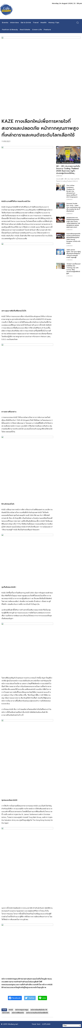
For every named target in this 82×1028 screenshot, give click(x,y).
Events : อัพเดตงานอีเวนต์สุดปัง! (65, 162)
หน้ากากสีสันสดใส (18, 1013)
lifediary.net (13, 1024)
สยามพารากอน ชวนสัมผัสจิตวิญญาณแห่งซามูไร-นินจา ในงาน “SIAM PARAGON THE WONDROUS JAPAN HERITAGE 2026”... (73, 222)
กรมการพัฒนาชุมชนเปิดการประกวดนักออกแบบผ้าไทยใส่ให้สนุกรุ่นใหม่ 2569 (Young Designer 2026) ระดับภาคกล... (73, 238)
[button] (77, 22)
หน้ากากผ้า (5, 1013)
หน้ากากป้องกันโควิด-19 (39, 1010)
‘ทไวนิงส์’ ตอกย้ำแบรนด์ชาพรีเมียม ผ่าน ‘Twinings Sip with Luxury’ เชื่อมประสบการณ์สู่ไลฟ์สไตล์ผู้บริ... (73, 268)
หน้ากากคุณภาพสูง (21, 1010)
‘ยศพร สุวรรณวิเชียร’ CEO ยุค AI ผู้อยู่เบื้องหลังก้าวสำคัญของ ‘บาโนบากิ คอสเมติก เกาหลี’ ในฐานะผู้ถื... (73, 253)
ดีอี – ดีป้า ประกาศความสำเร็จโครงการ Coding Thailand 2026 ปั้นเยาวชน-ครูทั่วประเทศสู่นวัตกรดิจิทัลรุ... (68, 170)
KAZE (11, 1010)
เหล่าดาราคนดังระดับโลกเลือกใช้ (37, 1013)
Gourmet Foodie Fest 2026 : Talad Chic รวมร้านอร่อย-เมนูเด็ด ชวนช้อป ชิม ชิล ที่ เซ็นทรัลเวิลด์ (73, 207)
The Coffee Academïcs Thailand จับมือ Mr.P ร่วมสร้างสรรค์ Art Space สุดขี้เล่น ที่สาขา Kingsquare (72, 191)
